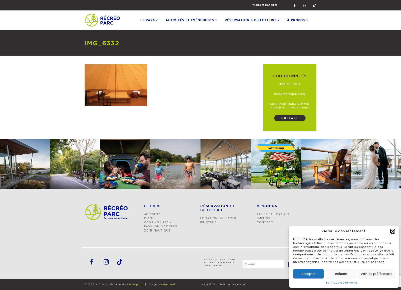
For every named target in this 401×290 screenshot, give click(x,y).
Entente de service (232, 284)
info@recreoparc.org (289, 94)
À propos (296, 20)
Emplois (263, 218)
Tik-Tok (314, 5)
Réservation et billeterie (217, 208)
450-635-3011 (289, 84)
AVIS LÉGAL (209, 284)
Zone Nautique (157, 230)
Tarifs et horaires (265, 5)
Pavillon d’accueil (161, 226)
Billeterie (208, 222)
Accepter (308, 274)
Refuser (341, 274)
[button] (393, 231)
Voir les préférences (376, 274)
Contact (289, 118)
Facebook (295, 5)
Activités (152, 214)
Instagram (305, 5)
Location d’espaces (218, 218)
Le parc (147, 20)
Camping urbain (158, 222)
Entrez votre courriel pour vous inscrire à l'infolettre (220, 262)
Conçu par (162, 284)
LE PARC (152, 206)
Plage (149, 218)
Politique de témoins (342, 282)
